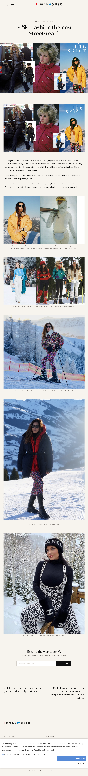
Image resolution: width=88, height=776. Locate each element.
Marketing (26, 754)
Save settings (81, 763)
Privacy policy (49, 750)
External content (39, 754)
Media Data (33, 771)
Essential (7, 754)
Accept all (80, 758)
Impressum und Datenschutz (49, 771)
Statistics (17, 754)
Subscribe (64, 663)
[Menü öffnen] (12, 4)
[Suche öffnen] (6, 4)
